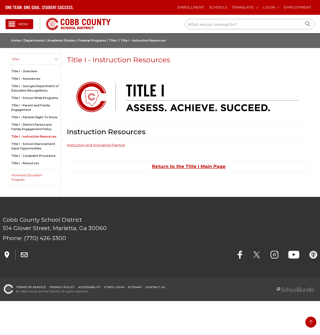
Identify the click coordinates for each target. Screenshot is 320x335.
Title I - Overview (24, 71)
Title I (15, 59)
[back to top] (310, 322)
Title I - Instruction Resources (33, 136)
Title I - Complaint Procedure (33, 156)
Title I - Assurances (25, 78)
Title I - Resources (25, 163)
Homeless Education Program (26, 177)
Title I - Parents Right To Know (34, 117)
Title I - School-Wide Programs (34, 98)
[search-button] (308, 24)
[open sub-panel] (56, 59)
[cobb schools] (78, 24)
